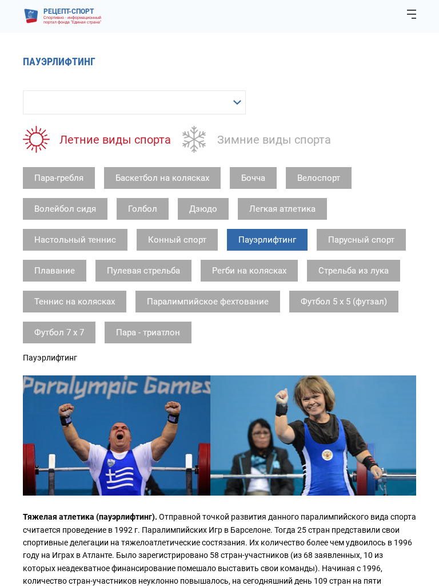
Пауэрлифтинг (267, 240)
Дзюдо (203, 209)
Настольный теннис (75, 240)
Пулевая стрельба (143, 271)
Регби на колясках (249, 271)
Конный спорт (177, 240)
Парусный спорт (361, 240)
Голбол (142, 209)
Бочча (253, 178)
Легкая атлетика (282, 209)
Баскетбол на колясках (162, 178)
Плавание (54, 271)
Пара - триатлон (148, 332)
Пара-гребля (58, 178)
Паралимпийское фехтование (208, 301)
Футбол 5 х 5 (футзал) (344, 301)
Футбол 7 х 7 (59, 332)
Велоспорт (318, 178)
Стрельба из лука (353, 271)
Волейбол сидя (65, 209)
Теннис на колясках (74, 301)
